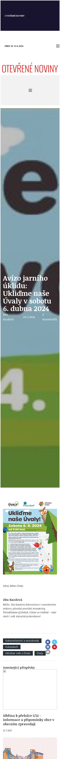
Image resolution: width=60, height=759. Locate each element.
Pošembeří (11, 646)
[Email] (47, 651)
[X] (54, 642)
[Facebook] (47, 642)
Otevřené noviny (14, 15)
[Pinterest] (54, 646)
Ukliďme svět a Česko (17, 653)
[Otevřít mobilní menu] (58, 46)
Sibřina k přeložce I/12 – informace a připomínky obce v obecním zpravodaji (28, 719)
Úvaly (40, 653)
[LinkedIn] (47, 646)
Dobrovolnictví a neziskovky (22, 640)
